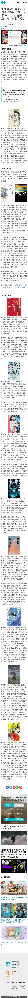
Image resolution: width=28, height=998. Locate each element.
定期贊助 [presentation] (8, 805)
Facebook (18, 2)
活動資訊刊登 (17, 971)
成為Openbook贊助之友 (13, 819)
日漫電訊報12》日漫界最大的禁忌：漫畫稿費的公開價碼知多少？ (14, 898)
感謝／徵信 (15, 988)
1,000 (9, 813)
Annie (4, 25)
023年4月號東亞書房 (19, 287)
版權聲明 (16, 964)
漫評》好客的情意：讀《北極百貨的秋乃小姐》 (14, 944)
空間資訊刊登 (17, 974)
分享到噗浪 (20, 787)
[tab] (9, 805)
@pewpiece (23, 45)
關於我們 (16, 962)
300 (10, 809)
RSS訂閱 (22, 983)
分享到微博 (14, 787)
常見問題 (22, 988)
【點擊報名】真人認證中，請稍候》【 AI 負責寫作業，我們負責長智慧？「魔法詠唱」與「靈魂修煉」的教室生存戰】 (13, 853)
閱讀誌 (8, 964)
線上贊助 (22, 986)
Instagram (21, 2)
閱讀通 (8, 973)
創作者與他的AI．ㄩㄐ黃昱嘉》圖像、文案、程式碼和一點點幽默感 (13, 921)
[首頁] (3, 2)
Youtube (23, 2)
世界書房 (5, 28)
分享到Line (17, 787)
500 (20, 809)
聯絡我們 (16, 967)
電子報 (15, 983)
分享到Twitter (10, 787)
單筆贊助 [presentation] (19, 805)
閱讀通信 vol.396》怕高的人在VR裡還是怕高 (14, 827)
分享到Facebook (7, 787)
